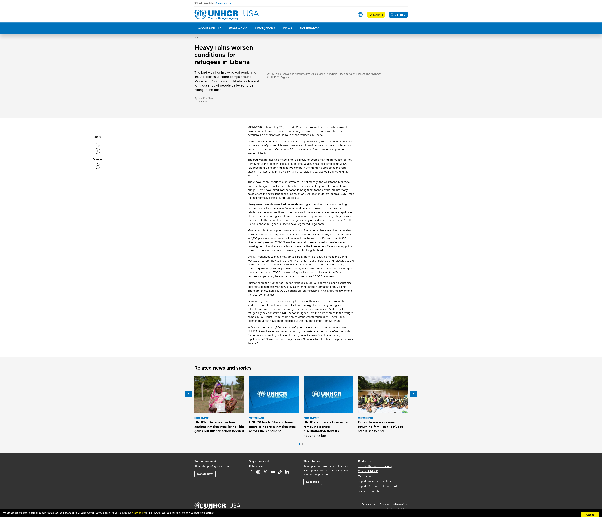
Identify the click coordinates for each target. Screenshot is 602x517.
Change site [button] (221, 3)
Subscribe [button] (312, 482)
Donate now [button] (205, 474)
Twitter (265, 472)
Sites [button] (360, 14)
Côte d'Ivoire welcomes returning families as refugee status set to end (380, 427)
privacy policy (138, 513)
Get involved (309, 28)
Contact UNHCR (368, 471)
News (287, 28)
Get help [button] (400, 14)
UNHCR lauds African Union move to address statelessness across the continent (272, 427)
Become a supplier (369, 491)
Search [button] (350, 14)
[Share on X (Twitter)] (97, 144)
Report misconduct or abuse (375, 481)
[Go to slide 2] (303, 444)
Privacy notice (368, 504)
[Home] (216, 14)
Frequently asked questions (375, 466)
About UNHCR (209, 28)
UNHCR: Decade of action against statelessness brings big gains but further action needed (219, 427)
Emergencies (265, 28)
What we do (238, 28)
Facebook (251, 472)
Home (197, 37)
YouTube (273, 472)
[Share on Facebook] (97, 151)
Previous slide (188, 394)
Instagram (258, 472)
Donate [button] (378, 14)
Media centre (366, 476)
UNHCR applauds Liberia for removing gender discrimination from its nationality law (326, 429)
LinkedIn (287, 472)
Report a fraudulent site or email (377, 486)
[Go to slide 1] (300, 444)
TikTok (280, 472)
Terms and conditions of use (394, 504)
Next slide (413, 394)
